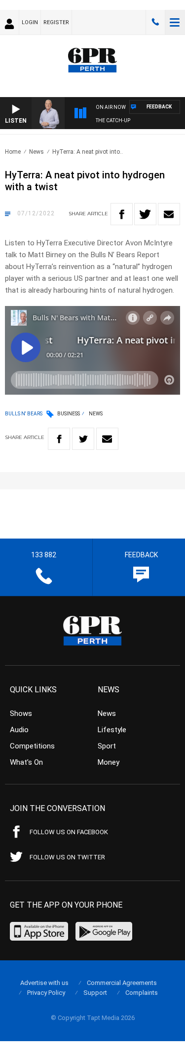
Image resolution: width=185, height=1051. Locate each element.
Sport (107, 746)
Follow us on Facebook (69, 832)
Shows (21, 713)
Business (68, 413)
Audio (19, 729)
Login (30, 22)
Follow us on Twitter (67, 857)
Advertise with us (44, 982)
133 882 (155, 22)
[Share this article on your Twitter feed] (145, 214)
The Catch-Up (113, 120)
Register (56, 22)
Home (13, 151)
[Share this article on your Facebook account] (122, 214)
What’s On (26, 762)
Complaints (141, 992)
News (36, 151)
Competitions (32, 746)
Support (95, 992)
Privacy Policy (46, 992)
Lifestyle (112, 729)
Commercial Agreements (122, 982)
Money (108, 762)
